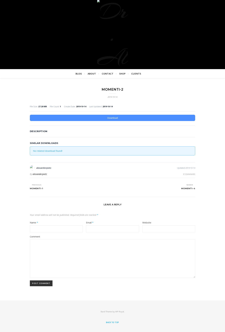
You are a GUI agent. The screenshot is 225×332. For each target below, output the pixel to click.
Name (34, 222)
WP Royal (119, 311)
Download (112, 117)
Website (146, 222)
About (92, 73)
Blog (79, 73)
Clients (136, 73)
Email (89, 222)
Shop (122, 73)
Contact (107, 73)
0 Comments (189, 174)
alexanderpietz (40, 174)
